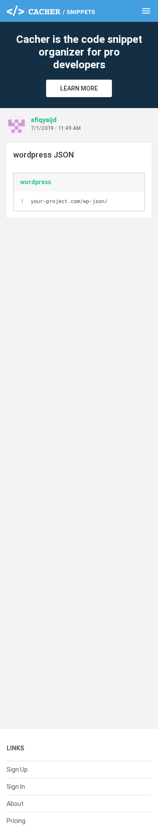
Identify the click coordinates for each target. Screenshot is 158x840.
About (15, 804)
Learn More (79, 88)
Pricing (16, 821)
